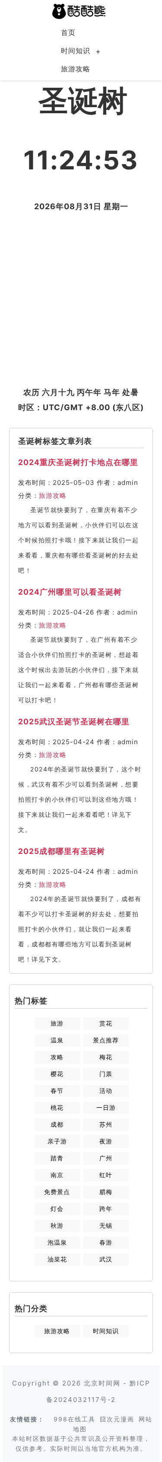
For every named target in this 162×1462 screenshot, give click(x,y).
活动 (105, 1090)
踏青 (57, 1158)
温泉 (57, 1040)
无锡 (105, 1225)
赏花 (105, 1023)
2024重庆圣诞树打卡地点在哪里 (78, 462)
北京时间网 (102, 1383)
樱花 (57, 1073)
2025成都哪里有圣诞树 (61, 851)
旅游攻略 (75, 68)
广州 (105, 1158)
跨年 (105, 1208)
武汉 (105, 1259)
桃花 (57, 1107)
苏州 (105, 1124)
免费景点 (57, 1191)
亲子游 (57, 1141)
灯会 (57, 1208)
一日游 (106, 1107)
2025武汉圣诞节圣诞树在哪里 (74, 721)
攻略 (57, 1057)
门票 (105, 1073)
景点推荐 (106, 1040)
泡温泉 (57, 1242)
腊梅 (105, 1191)
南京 (57, 1175)
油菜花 (57, 1259)
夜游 (105, 1141)
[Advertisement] (81, 299)
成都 (57, 1124)
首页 (68, 32)
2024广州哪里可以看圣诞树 (70, 591)
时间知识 (75, 50)
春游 (105, 1242)
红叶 (105, 1175)
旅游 (57, 1023)
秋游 (57, 1225)
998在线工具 (74, 1419)
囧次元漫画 (117, 1419)
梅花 (105, 1057)
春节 (57, 1090)
